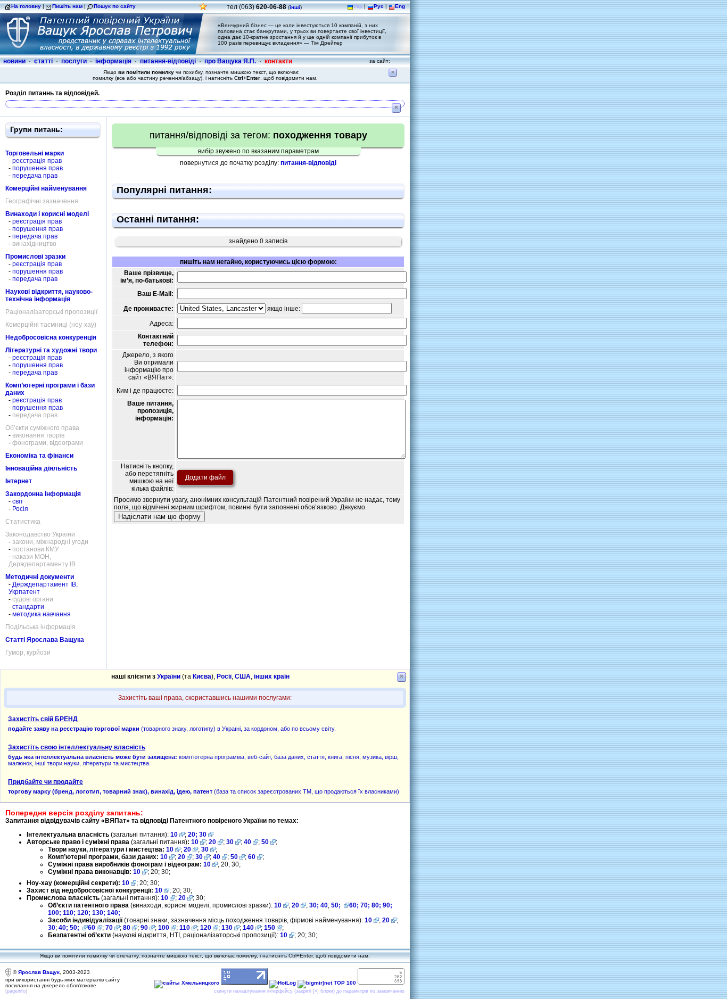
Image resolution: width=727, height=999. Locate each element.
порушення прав (37, 168)
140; (113, 913)
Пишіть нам (67, 6)
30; (314, 905)
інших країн (272, 676)
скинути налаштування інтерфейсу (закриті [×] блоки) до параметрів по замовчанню (309, 991)
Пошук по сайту (115, 6)
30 (202, 834)
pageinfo (16, 991)
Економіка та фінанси (39, 455)
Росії (224, 676)
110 (184, 927)
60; (354, 905)
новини (14, 61)
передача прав (34, 175)
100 (163, 927)
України (168, 676)
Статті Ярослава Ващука (44, 639)
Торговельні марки (34, 153)
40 (247, 842)
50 (265, 842)
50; (336, 905)
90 (144, 927)
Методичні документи (39, 577)
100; (54, 913)
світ (17, 501)
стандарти (28, 606)
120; (84, 913)
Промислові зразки (35, 256)
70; (365, 905)
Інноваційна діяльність (41, 468)
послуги (74, 61)
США (243, 676)
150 (269, 927)
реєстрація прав (37, 160)
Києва (202, 676)
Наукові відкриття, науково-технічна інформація (49, 295)
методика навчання (41, 614)
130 (227, 927)
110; (70, 913)
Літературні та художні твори (51, 350)
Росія (20, 509)
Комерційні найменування (46, 188)
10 (174, 834)
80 (126, 927)
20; (193, 834)
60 (251, 857)
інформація (113, 61)
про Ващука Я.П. (230, 61)
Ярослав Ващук (39, 972)
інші (295, 7)
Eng (400, 6)
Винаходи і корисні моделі (47, 214)
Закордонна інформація (43, 494)
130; (99, 913)
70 (109, 927)
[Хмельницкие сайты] (186, 983)
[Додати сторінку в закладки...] (203, 9)
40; (63, 927)
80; (376, 905)
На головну (26, 6)
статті (43, 61)
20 (212, 842)
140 (248, 927)
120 (205, 927)
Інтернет (18, 481)
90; (387, 905)
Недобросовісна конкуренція (50, 337)
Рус (379, 6)
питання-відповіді (168, 61)
